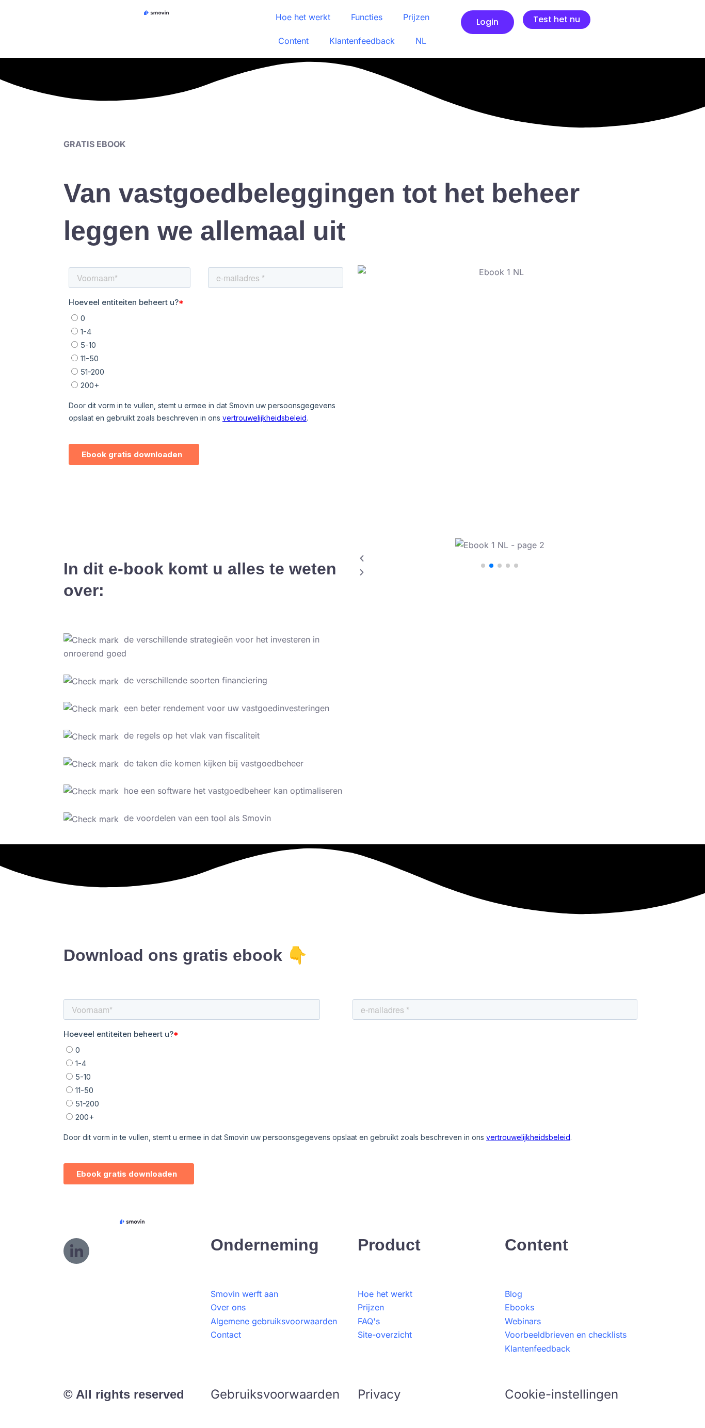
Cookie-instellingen (561, 1394)
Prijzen (416, 17)
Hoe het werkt (303, 17)
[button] (500, 558)
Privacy (379, 1394)
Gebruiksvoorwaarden (275, 1394)
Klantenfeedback (362, 41)
